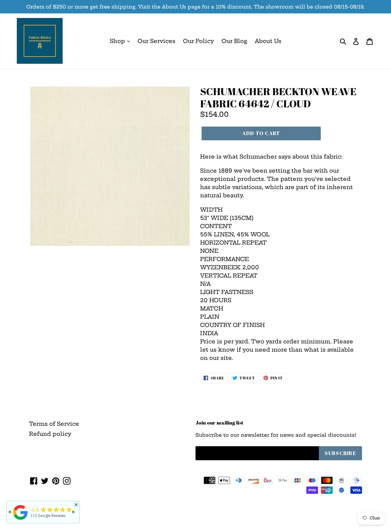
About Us (268, 41)
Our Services (156, 41)
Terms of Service (54, 423)
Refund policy (50, 433)
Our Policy (198, 41)
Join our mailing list (219, 423)
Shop (118, 41)
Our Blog (234, 41)
